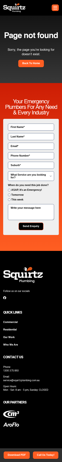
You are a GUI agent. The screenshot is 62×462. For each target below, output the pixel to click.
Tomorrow (17, 194)
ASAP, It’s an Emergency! (26, 190)
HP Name (3, 85)
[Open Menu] (55, 7)
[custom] (4, 297)
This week (17, 199)
